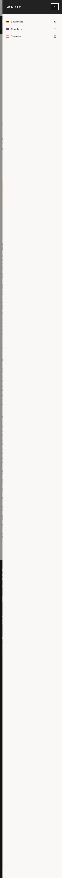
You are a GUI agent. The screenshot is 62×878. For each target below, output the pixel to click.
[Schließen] (54, 7)
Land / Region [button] (13, 6)
